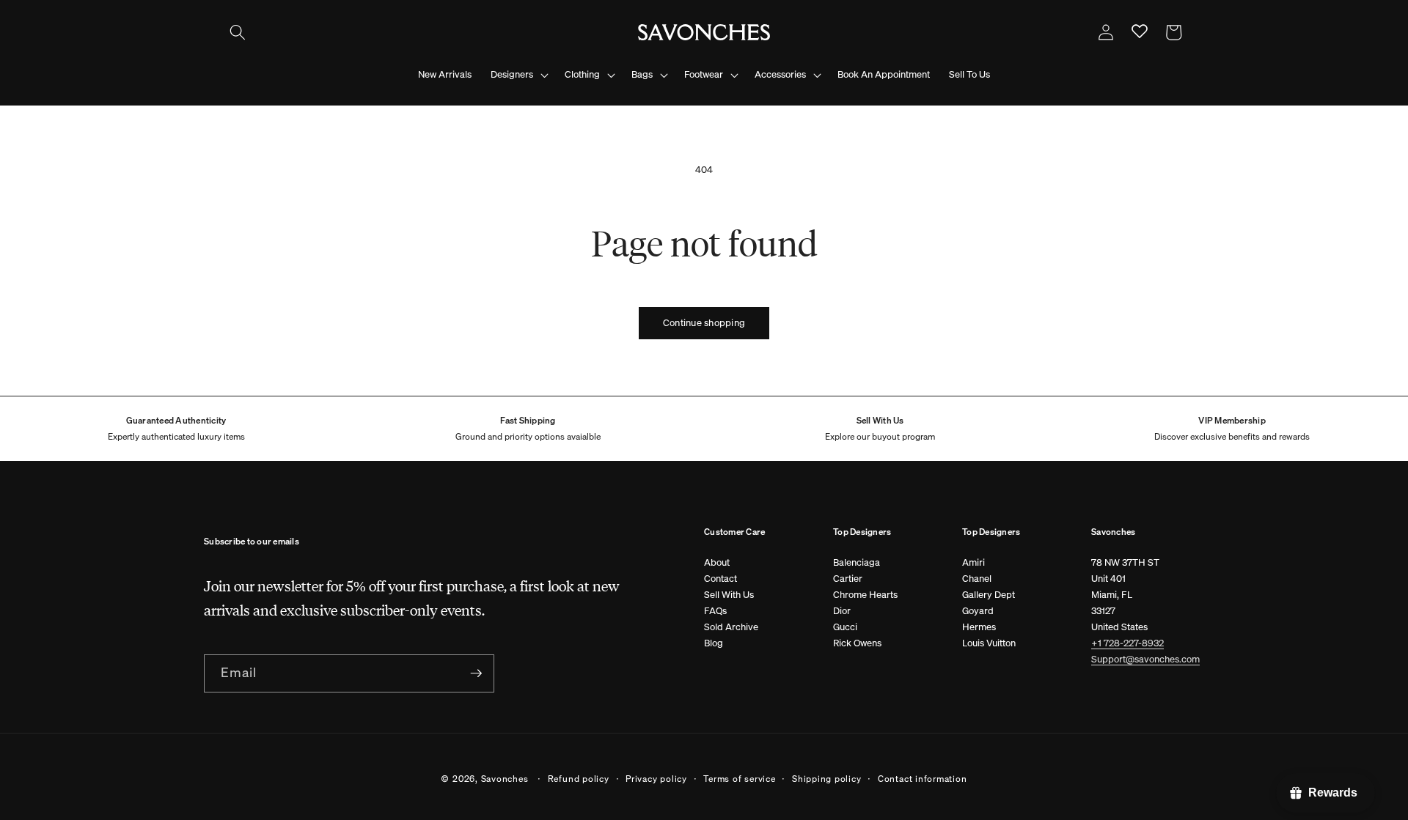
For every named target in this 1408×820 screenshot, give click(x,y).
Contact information (922, 778)
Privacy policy (656, 778)
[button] (237, 32)
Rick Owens (857, 643)
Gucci (845, 627)
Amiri (973, 562)
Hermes (979, 627)
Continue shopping (704, 323)
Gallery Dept (988, 594)
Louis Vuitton (989, 643)
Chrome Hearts (865, 594)
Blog (713, 643)
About (717, 562)
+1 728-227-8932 (1127, 643)
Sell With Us (729, 594)
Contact (720, 578)
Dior (842, 611)
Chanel (976, 578)
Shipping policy (827, 778)
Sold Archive (731, 627)
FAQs (715, 611)
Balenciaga (856, 562)
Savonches (505, 778)
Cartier (847, 578)
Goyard (978, 611)
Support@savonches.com (1145, 659)
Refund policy (578, 778)
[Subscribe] (476, 673)
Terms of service (739, 778)
